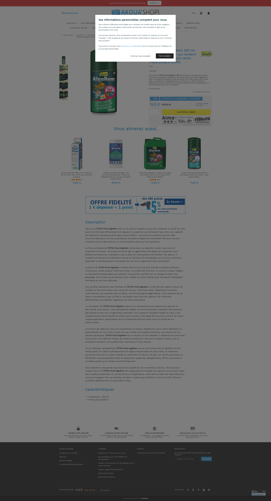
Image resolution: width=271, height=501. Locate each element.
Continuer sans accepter (140, 56)
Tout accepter (164, 56)
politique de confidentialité (131, 46)
